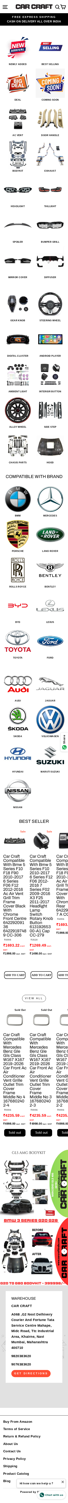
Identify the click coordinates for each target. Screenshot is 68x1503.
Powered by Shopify (34, 1491)
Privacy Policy (14, 1459)
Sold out (15, 1132)
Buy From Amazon (17, 1421)
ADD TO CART (15, 975)
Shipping (10, 1466)
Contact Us (12, 1451)
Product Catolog (16, 1473)
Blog (7, 1481)
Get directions (31, 1373)
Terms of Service (16, 1429)
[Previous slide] (4, 1183)
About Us (10, 1444)
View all (34, 998)
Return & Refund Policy (21, 1436)
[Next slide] (64, 1183)
